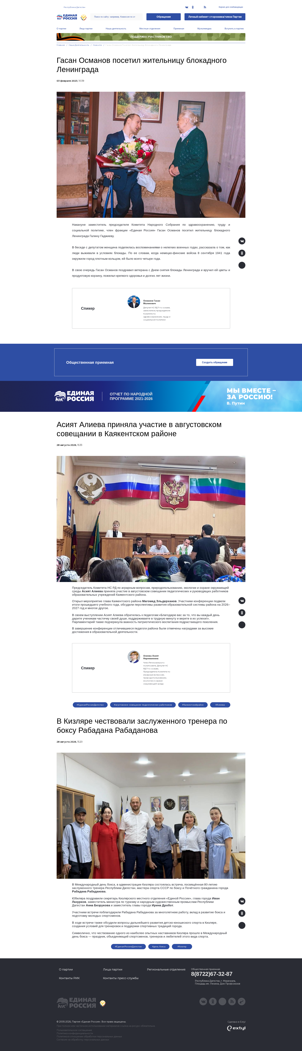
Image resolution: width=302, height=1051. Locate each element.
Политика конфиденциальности (75, 1033)
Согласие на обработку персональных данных (83, 1039)
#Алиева (220, 705)
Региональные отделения (166, 969)
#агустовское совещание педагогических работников (143, 705)
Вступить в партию (234, 28)
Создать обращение (214, 362)
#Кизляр (182, 946)
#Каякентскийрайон (193, 705)
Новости (97, 45)
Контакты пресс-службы (121, 978)
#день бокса (159, 946)
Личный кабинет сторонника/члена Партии (215, 16)
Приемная (178, 28)
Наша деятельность (116, 28)
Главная (61, 45)
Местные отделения (149, 28)
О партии (61, 28)
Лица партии (85, 28)
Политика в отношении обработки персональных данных (89, 1036)
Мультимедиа (204, 28)
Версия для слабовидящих (230, 7)
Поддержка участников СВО (151, 36)
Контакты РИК (69, 978)
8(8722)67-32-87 (211, 974)
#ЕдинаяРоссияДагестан (90, 705)
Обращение (164, 16)
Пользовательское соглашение (74, 1030)
